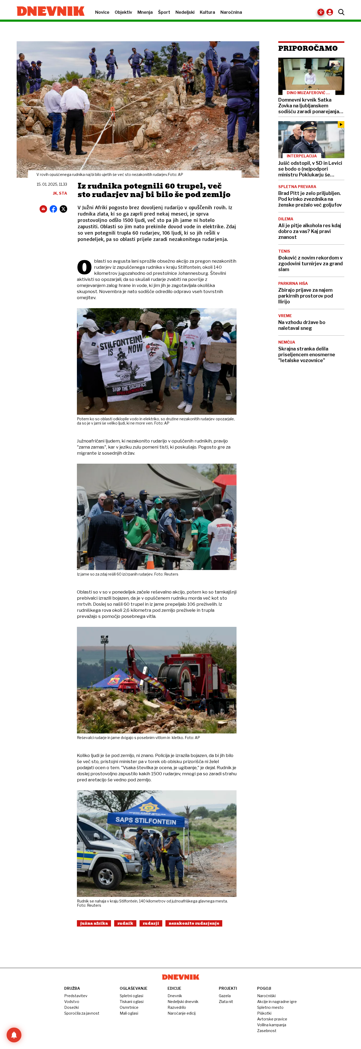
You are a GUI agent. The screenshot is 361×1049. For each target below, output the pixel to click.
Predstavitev (75, 995)
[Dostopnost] (320, 12)
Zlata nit (226, 1001)
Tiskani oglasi (132, 1001)
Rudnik (125, 923)
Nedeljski (185, 12)
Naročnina (231, 12)
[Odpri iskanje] (340, 12)
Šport (164, 12)
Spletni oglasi (131, 995)
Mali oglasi (129, 1013)
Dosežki (71, 1007)
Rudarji (151, 923)
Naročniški (266, 995)
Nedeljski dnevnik (183, 1001)
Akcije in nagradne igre (277, 1001)
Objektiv (123, 12)
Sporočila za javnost (81, 1013)
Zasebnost (266, 1030)
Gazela (225, 995)
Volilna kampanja (271, 1025)
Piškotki (264, 1013)
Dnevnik (175, 995)
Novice (102, 12)
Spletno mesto (270, 1007)
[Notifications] (14, 1035)
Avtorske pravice (272, 1019)
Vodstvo (71, 1001)
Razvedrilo (177, 1007)
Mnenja (145, 12)
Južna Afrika (94, 923)
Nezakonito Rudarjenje (194, 923)
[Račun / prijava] (331, 12)
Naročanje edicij (182, 1013)
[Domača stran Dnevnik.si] (48, 11)
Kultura (207, 12)
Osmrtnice (129, 1007)
